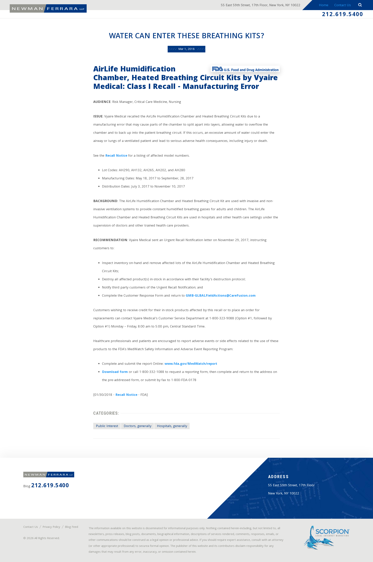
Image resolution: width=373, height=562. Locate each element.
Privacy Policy (51, 527)
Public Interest (107, 426)
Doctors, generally (137, 426)
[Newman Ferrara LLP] (48, 8)
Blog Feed (71, 527)
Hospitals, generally (172, 426)
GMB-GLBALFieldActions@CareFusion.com (221, 296)
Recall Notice (116, 156)
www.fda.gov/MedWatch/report (191, 364)
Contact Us (342, 5)
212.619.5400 (342, 15)
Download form (115, 372)
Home (323, 5)
